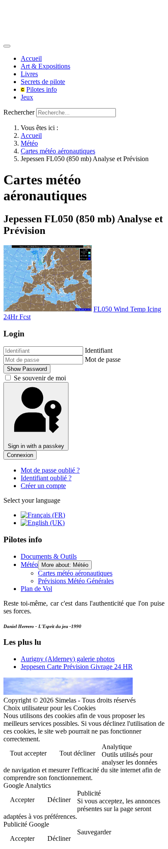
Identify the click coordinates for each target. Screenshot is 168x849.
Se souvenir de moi (40, 378)
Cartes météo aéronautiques (75, 573)
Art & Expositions (45, 66)
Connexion (20, 455)
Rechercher (18, 112)
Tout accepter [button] (28, 753)
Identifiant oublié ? (46, 478)
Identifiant (98, 350)
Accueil (31, 58)
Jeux (27, 97)
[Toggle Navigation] (6, 46)
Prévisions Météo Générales (76, 581)
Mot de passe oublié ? (50, 470)
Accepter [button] (22, 799)
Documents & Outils (49, 556)
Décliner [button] (59, 799)
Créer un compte (43, 485)
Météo (29, 564)
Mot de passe (103, 359)
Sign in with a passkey (36, 446)
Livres (29, 74)
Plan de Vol (36, 588)
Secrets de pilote (43, 81)
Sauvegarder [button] (94, 832)
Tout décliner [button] (77, 753)
